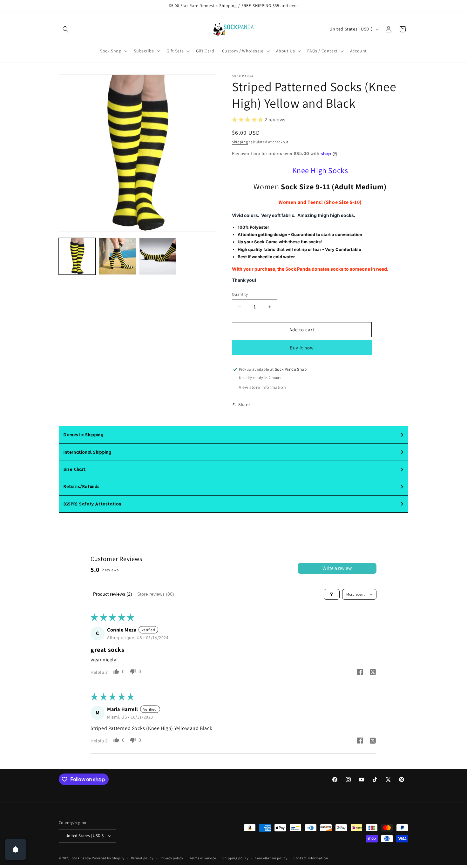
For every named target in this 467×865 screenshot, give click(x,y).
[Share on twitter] (372, 673)
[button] (66, 29)
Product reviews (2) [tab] (112, 594)
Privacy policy (171, 858)
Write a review (337, 568)
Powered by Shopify (108, 858)
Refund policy (142, 858)
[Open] (15, 849)
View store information (262, 387)
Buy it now (302, 348)
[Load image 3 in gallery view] (157, 256)
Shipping (240, 141)
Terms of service (202, 858)
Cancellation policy (271, 858)
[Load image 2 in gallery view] (117, 256)
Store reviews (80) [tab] (155, 594)
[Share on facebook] (360, 672)
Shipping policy (235, 858)
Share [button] (244, 404)
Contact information (311, 858)
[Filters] (332, 594)
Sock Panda (81, 858)
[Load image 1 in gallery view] (77, 256)
